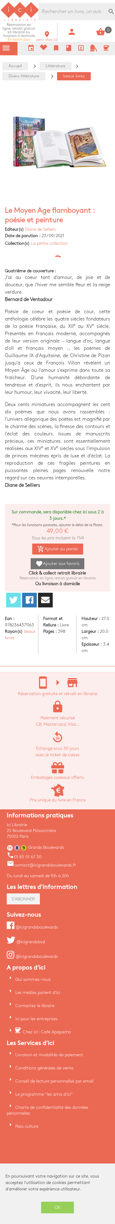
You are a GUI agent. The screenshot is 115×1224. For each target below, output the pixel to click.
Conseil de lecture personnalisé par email (54, 1081)
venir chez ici (46, 38)
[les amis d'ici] (93, 50)
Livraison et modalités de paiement (49, 1055)
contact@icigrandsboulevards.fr (41, 865)
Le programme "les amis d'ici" (44, 1094)
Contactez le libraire (34, 1006)
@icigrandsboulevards (36, 927)
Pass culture (26, 1126)
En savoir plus (18, 32)
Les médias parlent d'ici (37, 993)
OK (58, 1207)
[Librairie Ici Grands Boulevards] (20, 20)
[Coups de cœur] (43, 49)
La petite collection (49, 243)
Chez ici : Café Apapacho (47, 1032)
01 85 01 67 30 (24, 857)
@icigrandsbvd (30, 942)
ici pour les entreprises (36, 1019)
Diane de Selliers (40, 229)
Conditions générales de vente (44, 1068)
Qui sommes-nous (33, 979)
